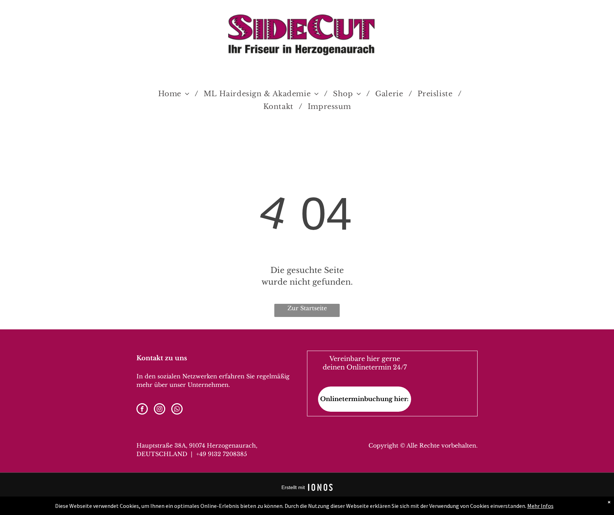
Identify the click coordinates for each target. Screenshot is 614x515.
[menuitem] (175, 93)
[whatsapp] (177, 409)
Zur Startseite (307, 308)
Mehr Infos (540, 505)
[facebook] (142, 409)
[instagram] (159, 409)
